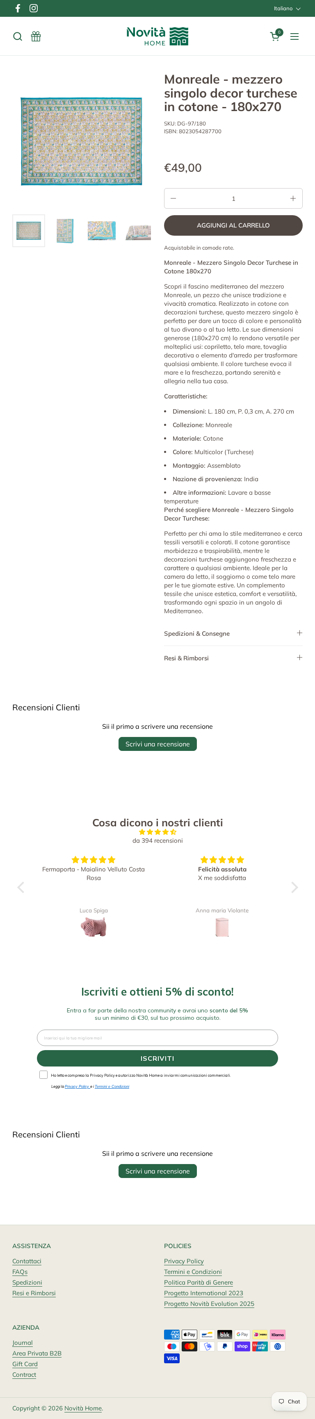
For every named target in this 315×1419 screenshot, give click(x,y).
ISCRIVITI (157, 1058)
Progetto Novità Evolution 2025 (209, 1304)
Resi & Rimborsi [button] (186, 658)
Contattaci (26, 1261)
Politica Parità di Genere (198, 1282)
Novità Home (83, 1408)
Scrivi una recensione (158, 744)
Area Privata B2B (37, 1353)
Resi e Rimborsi (34, 1293)
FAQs (19, 1272)
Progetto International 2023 (203, 1293)
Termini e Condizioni (193, 1272)
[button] (17, 36)
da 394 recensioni (157, 840)
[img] (157, 832)
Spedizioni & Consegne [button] (197, 633)
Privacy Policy (184, 1261)
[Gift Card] (36, 36)
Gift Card (25, 1364)
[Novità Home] (157, 36)
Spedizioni (27, 1282)
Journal (22, 1342)
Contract (24, 1374)
